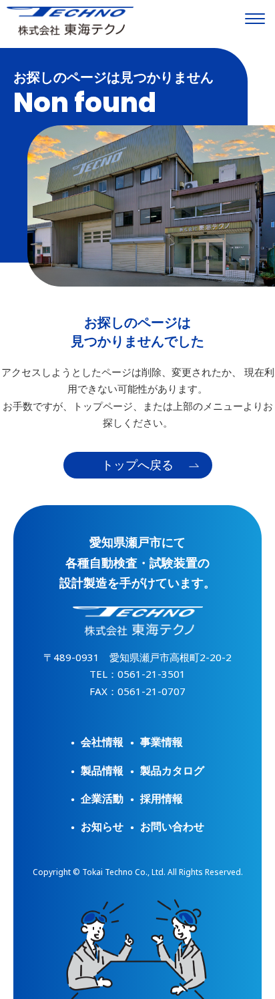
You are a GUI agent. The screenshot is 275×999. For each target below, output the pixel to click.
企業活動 (102, 798)
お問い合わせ (172, 826)
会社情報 (102, 741)
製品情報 (102, 770)
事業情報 (161, 741)
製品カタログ (172, 770)
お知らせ (102, 826)
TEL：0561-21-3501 (137, 673)
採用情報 (161, 798)
